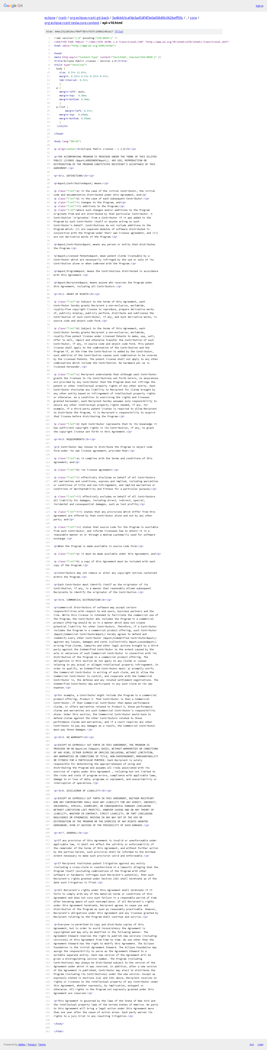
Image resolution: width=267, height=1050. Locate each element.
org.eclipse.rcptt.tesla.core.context (71, 23)
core (193, 17)
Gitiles (21, 1044)
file (119, 31)
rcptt (62, 17)
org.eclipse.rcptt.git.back (89, 17)
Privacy (32, 1044)
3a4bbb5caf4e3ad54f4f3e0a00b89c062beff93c (147, 17)
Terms (42, 1044)
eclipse (49, 17)
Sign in (259, 5)
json (260, 1044)
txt (252, 1044)
